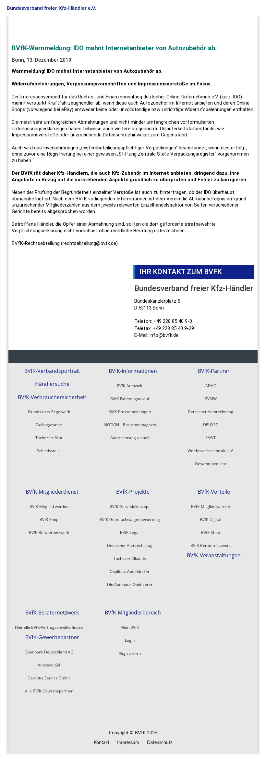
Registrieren (130, 653)
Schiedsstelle (49, 450)
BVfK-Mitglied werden (49, 506)
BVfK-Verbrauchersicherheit (52, 397)
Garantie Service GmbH (49, 678)
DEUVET (210, 424)
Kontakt (101, 742)
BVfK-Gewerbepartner (52, 637)
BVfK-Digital (210, 519)
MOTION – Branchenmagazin (129, 424)
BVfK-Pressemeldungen (129, 411)
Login (130, 640)
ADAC (210, 385)
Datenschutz (159, 742)
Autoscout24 (49, 665)
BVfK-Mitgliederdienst (52, 491)
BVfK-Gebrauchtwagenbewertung (130, 519)
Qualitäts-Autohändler (130, 571)
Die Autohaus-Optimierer (129, 584)
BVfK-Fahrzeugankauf (129, 398)
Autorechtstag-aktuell (129, 437)
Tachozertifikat (48, 437)
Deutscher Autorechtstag (210, 411)
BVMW (211, 398)
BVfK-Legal (129, 532)
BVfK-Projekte (133, 491)
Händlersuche (52, 384)
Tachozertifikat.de (130, 558)
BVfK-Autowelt (129, 385)
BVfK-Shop (49, 519)
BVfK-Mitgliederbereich (133, 612)
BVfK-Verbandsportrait (52, 371)
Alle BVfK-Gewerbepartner (49, 691)
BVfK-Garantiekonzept (130, 506)
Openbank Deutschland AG (49, 652)
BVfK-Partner (214, 371)
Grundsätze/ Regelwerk (49, 411)
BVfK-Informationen (133, 371)
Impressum (128, 742)
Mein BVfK (129, 627)
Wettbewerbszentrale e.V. (210, 450)
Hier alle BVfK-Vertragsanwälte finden (49, 627)
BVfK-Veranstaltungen (214, 555)
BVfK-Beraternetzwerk (49, 532)
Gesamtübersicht (210, 463)
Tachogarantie (49, 424)
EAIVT (210, 437)
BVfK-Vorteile (214, 491)
